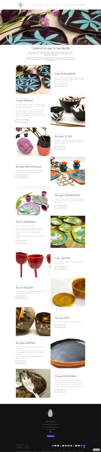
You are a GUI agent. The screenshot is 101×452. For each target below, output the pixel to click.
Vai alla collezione (61, 85)
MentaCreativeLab (22, 451)
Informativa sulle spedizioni (67, 451)
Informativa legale (80, 451)
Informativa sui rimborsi (36, 451)
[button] (34, 4)
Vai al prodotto (21, 242)
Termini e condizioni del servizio (56, 451)
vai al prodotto (60, 147)
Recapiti (74, 451)
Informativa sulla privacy (46, 451)
